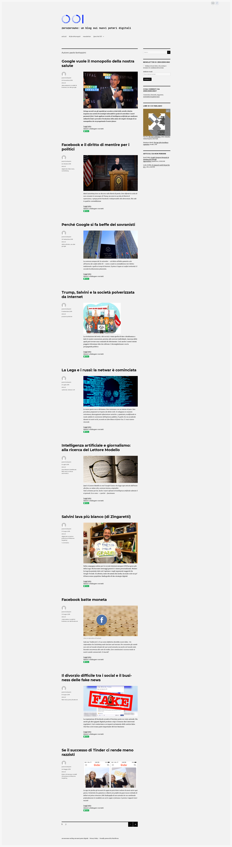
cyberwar (64, 389)
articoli (64, 36)
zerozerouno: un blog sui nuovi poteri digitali (96, 28)
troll (73, 389)
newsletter (87, 36)
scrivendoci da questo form (151, 97)
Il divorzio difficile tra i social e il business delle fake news (97, 677)
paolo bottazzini (66, 78)
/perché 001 (97, 36)
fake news (71, 169)
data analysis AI (66, 85)
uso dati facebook (72, 621)
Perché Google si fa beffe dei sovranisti (98, 224)
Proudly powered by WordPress (109, 838)
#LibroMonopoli (74, 36)
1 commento (65, 542)
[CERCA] (168, 52)
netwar (70, 389)
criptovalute (65, 619)
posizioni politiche (67, 316)
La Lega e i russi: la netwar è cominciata (99, 370)
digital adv (65, 169)
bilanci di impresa (67, 774)
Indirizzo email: (148, 71)
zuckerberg (65, 170)
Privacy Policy (94, 838)
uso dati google (71, 87)
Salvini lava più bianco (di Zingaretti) (96, 516)
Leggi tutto (87, 126)
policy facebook (73, 699)
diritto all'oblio (66, 244)
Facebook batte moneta (84, 599)
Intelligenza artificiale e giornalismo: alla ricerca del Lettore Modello (96, 447)
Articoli (64, 83)
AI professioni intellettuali (69, 469)
